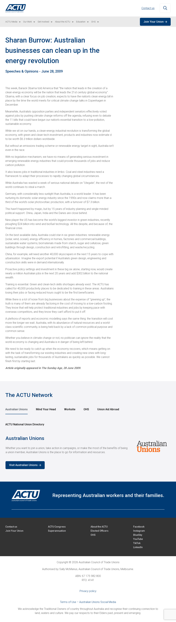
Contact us (148, 8)
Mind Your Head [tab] (46, 409)
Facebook (138, 526)
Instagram (139, 530)
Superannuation (57, 530)
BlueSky (137, 535)
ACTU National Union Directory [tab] (24, 424)
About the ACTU (62, 21)
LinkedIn (138, 547)
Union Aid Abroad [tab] (108, 409)
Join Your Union (154, 21)
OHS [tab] (86, 409)
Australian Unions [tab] (16, 409)
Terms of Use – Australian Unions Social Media (88, 602)
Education (80, 21)
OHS (93, 21)
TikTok (136, 543)
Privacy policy (88, 591)
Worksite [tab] (69, 409)
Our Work (27, 21)
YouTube (138, 539)
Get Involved (43, 21)
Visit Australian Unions (23, 465)
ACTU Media (11, 21)
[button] (165, 8)
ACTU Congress (57, 526)
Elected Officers (99, 530)
